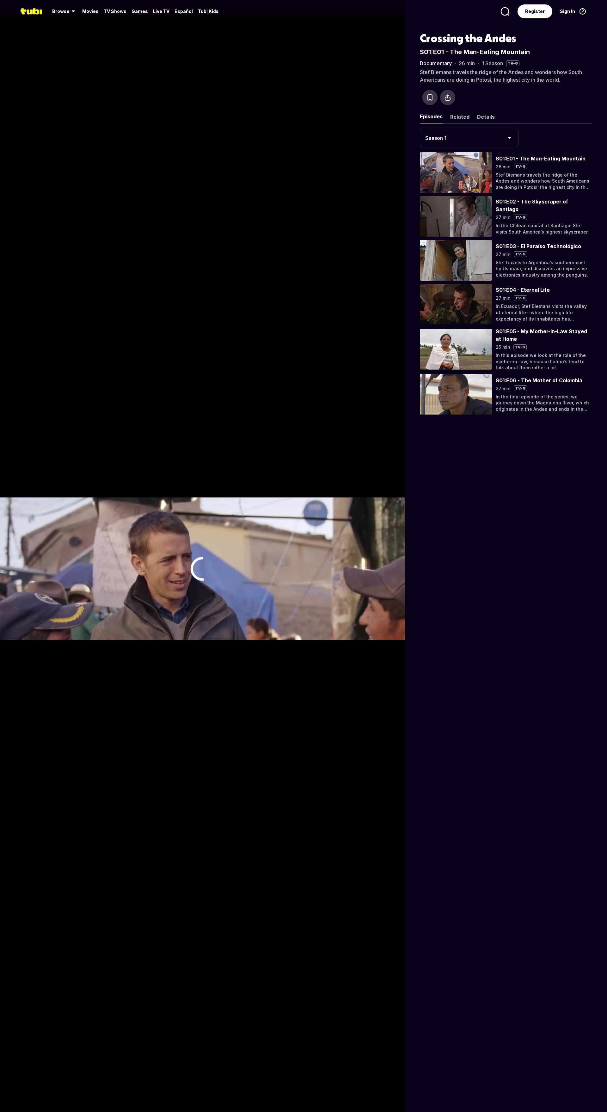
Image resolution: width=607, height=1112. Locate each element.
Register (535, 11)
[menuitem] (64, 11)
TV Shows (115, 11)
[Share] (447, 97)
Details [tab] (486, 117)
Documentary (436, 63)
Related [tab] (459, 117)
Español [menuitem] (184, 11)
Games (140, 11)
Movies (90, 11)
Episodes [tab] (431, 116)
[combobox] (469, 138)
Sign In (567, 11)
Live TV (161, 11)
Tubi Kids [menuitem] (208, 11)
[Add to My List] (430, 97)
